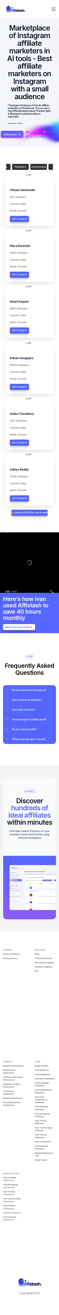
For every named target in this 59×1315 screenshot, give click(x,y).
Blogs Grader (41, 1066)
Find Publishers (42, 1074)
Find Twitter (9, 1205)
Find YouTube (10, 1177)
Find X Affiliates (43, 1141)
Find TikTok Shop (12, 1198)
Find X (6, 1212)
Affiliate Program (43, 967)
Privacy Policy (10, 958)
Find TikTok (9, 1191)
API (36, 971)
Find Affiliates (42, 1070)
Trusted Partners (43, 958)
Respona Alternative (13, 1066)
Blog (37, 954)
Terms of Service (11, 954)
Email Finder (41, 1160)
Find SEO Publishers (45, 1078)
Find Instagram (11, 1184)
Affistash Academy (44, 962)
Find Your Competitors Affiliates (41, 1100)
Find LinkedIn (10, 1217)
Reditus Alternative (13, 1098)
